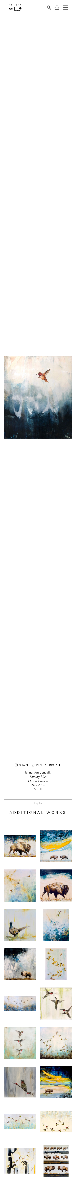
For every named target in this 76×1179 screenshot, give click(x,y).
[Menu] (65, 7)
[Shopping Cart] (57, 7)
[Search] (49, 7)
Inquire (38, 803)
